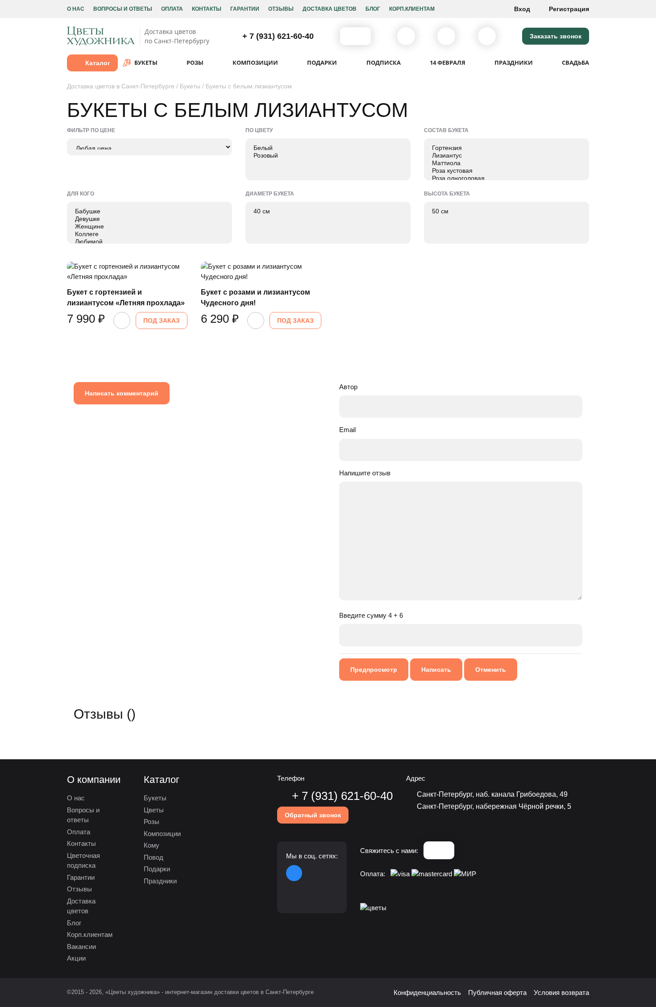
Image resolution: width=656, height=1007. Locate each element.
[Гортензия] (506, 148)
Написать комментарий (121, 393)
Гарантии (244, 9)
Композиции (162, 833)
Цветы (154, 810)
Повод (153, 857)
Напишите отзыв (364, 473)
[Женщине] (149, 226)
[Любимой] (149, 242)
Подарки (157, 869)
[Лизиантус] (506, 155)
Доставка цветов (330, 9)
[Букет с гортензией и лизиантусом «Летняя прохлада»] (127, 272)
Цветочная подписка (83, 861)
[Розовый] (328, 155)
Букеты (155, 798)
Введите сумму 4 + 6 (371, 615)
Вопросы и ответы (122, 9)
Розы (151, 821)
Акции (76, 958)
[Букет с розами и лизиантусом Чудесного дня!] (261, 272)
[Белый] (328, 148)
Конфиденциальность (427, 992)
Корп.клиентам (412, 9)
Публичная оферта (497, 992)
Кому (151, 845)
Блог (372, 9)
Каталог (97, 63)
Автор (348, 387)
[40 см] (328, 211)
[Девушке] (149, 219)
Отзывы (281, 9)
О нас (75, 9)
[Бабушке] (149, 211)
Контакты (206, 9)
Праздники (160, 881)
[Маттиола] (506, 163)
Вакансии (81, 946)
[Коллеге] (149, 234)
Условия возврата (561, 992)
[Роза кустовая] (506, 171)
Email (347, 429)
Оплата (172, 9)
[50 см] (506, 211)
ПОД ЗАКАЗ (161, 320)
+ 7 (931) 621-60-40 (277, 36)
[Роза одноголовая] (506, 178)
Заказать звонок (555, 36)
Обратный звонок (313, 815)
